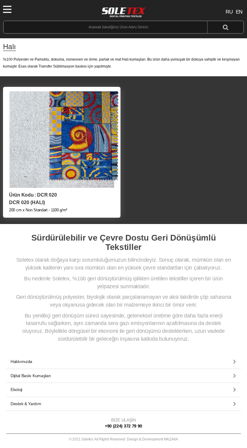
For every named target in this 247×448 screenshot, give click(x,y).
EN (239, 12)
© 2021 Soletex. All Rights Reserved (123, 439)
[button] (123, 361)
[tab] (123, 362)
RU (229, 12)
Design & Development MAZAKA (152, 439)
